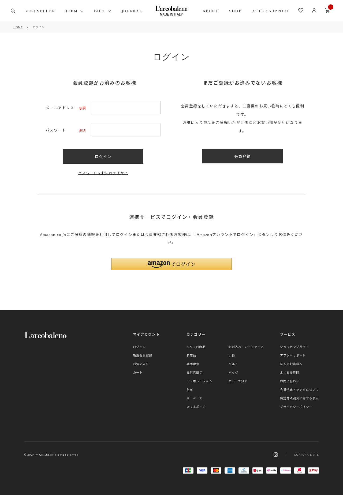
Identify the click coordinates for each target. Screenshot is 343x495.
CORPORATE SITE (306, 454)
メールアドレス (65, 108)
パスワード (65, 130)
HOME (18, 27)
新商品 (191, 355)
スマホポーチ (196, 406)
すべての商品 (196, 346)
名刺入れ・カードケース (246, 346)
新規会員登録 (142, 355)
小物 (232, 355)
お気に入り (141, 364)
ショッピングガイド (294, 346)
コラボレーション (199, 381)
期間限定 (193, 364)
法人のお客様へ (291, 364)
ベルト (233, 364)
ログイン (139, 346)
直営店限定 (195, 372)
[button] (171, 264)
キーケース (195, 398)
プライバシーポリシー (296, 406)
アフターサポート (293, 355)
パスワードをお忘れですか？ (103, 173)
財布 (190, 389)
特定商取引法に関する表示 (299, 398)
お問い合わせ (290, 381)
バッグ (233, 372)
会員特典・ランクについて (299, 389)
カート (327, 10)
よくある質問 (290, 372)
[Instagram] (276, 454)
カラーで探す (238, 381)
